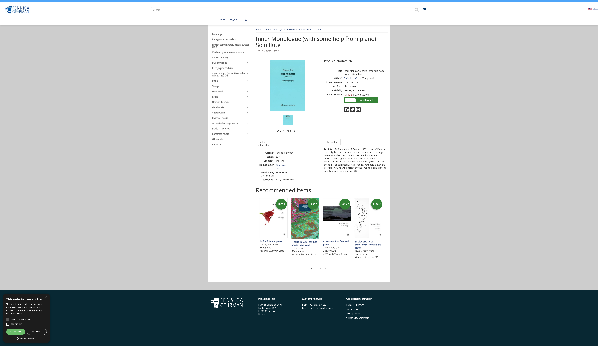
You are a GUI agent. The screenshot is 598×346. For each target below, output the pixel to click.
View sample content (289, 131)
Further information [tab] (264, 143)
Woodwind (281, 164)
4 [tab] (325, 268)
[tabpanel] (273, 225)
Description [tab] (332, 141)
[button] (417, 10)
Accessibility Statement (357, 317)
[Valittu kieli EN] (590, 8)
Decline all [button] (37, 331)
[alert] (26, 318)
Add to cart (366, 100)
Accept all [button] (15, 331)
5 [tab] (330, 268)
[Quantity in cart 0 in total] (425, 9)
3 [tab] (320, 268)
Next (386, 231)
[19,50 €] (305, 237)
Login (245, 19)
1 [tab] (311, 268)
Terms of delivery (355, 304)
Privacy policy (353, 313)
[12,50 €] (273, 237)
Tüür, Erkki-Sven (352, 78)
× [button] (46, 297)
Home (222, 19)
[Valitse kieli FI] (595, 8)
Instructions (352, 309)
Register (234, 19)
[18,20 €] (337, 237)
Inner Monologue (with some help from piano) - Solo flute (295, 29)
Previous (255, 231)
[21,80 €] (368, 237)
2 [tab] (316, 268)
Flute (278, 168)
